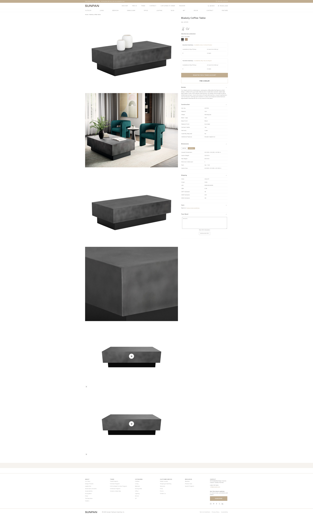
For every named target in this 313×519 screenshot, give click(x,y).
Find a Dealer (205, 81)
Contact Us (163, 493)
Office (136, 491)
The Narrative (88, 498)
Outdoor (137, 481)
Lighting (137, 493)
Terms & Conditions (205, 512)
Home (86, 14)
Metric (184, 148)
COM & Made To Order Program (118, 486)
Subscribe (218, 498)
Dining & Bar (138, 488)
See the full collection (188, 33)
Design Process (89, 483)
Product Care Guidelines (193, 208)
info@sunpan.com (215, 486)
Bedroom (137, 486)
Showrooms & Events (91, 488)
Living (136, 483)
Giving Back (88, 493)
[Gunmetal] (182, 39)
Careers (87, 500)
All (136, 498)
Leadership (88, 486)
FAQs (161, 488)
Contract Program (115, 483)
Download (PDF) (204, 233)
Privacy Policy (215, 512)
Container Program (115, 488)
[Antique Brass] (186, 39)
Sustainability (89, 491)
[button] (125, 6)
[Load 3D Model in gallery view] (86, 386)
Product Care (188, 483)
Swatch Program (189, 486)
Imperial (191, 148)
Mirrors (137, 496)
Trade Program (114, 481)
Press (86, 496)
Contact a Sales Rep (115, 491)
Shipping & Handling (165, 483)
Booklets (187, 481)
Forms (162, 491)
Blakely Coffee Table (95, 14)
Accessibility (224, 512)
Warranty (162, 486)
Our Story (87, 481)
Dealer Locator (223, 1)
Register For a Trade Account (204, 75)
